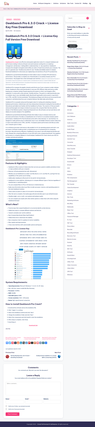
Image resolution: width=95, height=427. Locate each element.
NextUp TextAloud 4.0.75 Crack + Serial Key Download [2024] (77, 61)
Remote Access (71, 239)
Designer (69, 152)
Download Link (33, 325)
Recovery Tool (71, 236)
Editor (69, 171)
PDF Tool (69, 223)
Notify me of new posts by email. (16, 409)
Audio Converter (72, 123)
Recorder (69, 229)
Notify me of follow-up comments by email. (19, 406)
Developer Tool (71, 158)
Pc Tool (69, 220)
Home (4, 8)
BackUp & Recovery (73, 132)
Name (8, 399)
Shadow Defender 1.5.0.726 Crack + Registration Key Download (78, 73)
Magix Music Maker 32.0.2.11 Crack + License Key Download (77, 67)
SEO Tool (69, 249)
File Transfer (70, 184)
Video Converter (72, 265)
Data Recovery (71, 145)
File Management (72, 181)
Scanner (69, 242)
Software (9, 19)
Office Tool (70, 213)
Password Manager (72, 216)
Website (45, 399)
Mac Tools (70, 197)
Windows (70, 274)
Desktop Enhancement (73, 155)
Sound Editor (71, 255)
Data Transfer (71, 148)
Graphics (69, 190)
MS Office (70, 203)
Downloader (70, 161)
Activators (70, 113)
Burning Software (72, 136)
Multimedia (70, 207)
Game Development (73, 187)
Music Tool (70, 210)
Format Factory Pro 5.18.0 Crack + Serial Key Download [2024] (77, 84)
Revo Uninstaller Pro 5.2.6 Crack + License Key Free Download (77, 78)
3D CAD (69, 110)
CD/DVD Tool (71, 139)
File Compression (72, 178)
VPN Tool (69, 271)
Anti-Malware (71, 116)
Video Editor (70, 268)
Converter (70, 142)
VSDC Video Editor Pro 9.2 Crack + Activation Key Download (77, 90)
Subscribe (72, 46)
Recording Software (73, 232)
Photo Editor (70, 226)
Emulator (69, 174)
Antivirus (69, 119)
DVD (68, 168)
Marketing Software (73, 200)
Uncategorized (71, 258)
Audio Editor (70, 126)
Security (69, 245)
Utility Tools (10, 8)
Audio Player (70, 129)
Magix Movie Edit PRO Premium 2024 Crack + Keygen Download (77, 95)
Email (27, 399)
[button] (87, 18)
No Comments (17, 30)
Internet (69, 194)
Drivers (69, 165)
